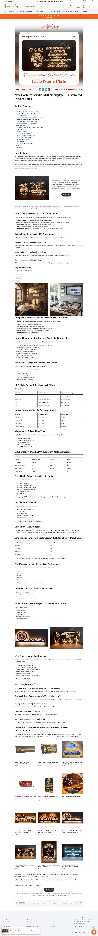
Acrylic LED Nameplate (53, 893)
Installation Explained (21, 131)
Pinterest (53, 926)
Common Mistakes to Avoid (23, 139)
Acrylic (23, 893)
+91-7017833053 (11, 1)
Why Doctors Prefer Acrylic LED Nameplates (27, 111)
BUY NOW (66, 194)
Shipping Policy (31, 922)
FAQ (17, 145)
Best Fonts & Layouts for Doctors (24, 137)
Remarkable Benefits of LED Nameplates (26, 113)
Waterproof (39, 893)
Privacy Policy (7, 926)
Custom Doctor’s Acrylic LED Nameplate (68, 893)
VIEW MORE (49, 889)
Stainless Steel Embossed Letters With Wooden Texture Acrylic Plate (24, 931)
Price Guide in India (21, 129)
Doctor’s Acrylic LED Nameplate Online (52, 895)
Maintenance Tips (20, 125)
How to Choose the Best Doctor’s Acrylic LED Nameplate (30, 117)
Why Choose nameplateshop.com (24, 143)
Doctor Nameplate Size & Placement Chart (26, 123)
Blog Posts (6, 919)
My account (70, 7)
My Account (7, 924)
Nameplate (79, 156)
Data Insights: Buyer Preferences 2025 (25, 135)
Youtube (53, 922)
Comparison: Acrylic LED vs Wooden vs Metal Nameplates (30, 127)
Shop (84, 7)
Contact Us (6, 922)
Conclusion (19, 147)
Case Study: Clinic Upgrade (23, 133)
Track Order (30, 919)
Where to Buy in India (21, 141)
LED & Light (28, 893)
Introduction (19, 109)
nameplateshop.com (20, 659)
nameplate (63, 895)
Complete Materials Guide (22, 115)
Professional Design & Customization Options (27, 119)
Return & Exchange (32, 924)
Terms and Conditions (32, 926)
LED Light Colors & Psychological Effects (26, 121)
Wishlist (78, 7)
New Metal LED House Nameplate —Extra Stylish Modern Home (30, 904)
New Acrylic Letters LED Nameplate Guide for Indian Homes (68, 904)
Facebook (53, 919)
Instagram (53, 924)
